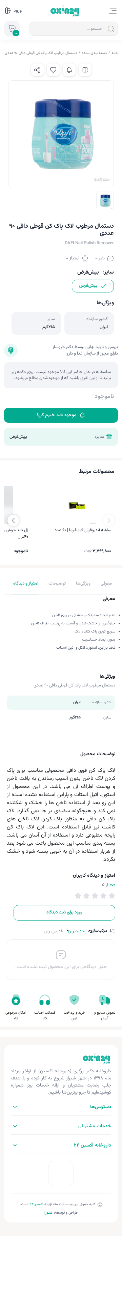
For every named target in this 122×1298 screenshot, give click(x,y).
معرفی (106, 584)
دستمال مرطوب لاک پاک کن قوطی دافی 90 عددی (41, 53)
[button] (13, 520)
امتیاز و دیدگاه (25, 584)
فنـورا (48, 1212)
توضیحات (57, 584)
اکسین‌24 (36, 1204)
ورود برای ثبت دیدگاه (64, 912)
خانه (114, 53)
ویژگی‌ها (83, 584)
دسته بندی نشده (94, 53)
